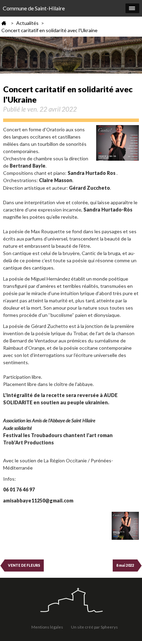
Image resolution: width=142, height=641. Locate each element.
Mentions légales (47, 626)
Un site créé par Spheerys (94, 626)
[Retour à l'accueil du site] (71, 601)
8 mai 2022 (125, 565)
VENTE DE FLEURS (24, 565)
